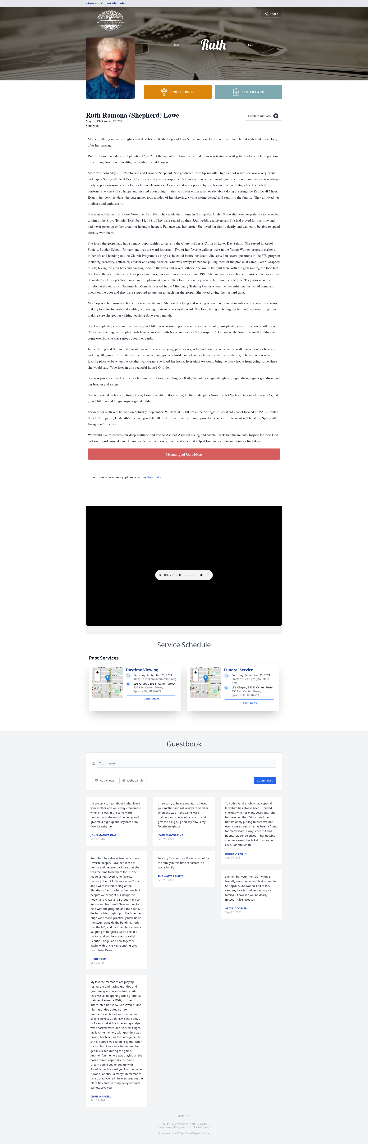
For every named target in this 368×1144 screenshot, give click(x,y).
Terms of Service (194, 1127)
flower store (155, 477)
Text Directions (151, 698)
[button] (107, 678)
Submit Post (265, 780)
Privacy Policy (173, 1127)
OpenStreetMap (188, 1133)
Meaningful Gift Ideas (184, 454)
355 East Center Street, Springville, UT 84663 (148, 689)
